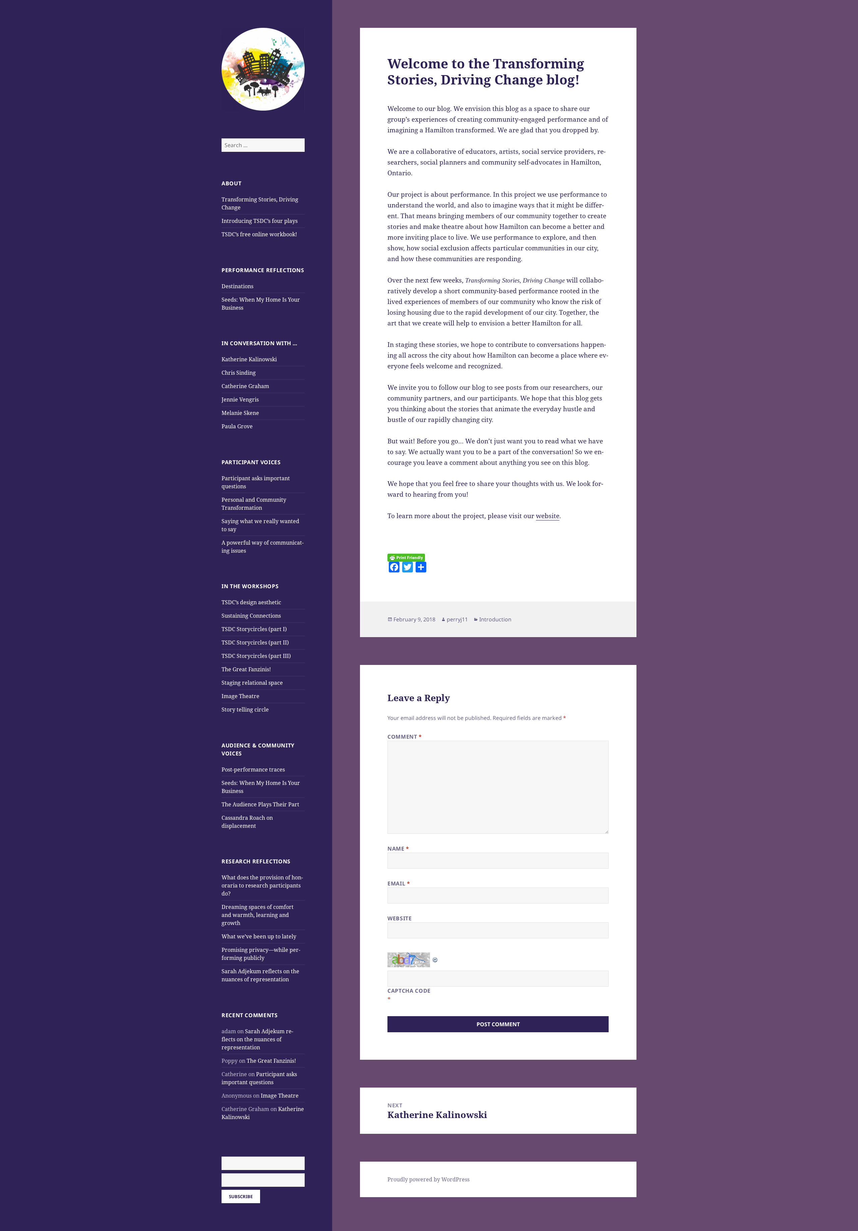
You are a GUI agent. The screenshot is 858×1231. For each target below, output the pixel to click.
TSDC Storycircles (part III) (256, 656)
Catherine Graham (245, 386)
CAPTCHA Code (409, 990)
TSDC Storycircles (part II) (255, 642)
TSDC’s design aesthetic (251, 602)
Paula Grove (237, 426)
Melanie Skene (240, 413)
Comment (404, 736)
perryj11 (457, 619)
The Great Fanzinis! (246, 669)
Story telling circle (245, 709)
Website (399, 918)
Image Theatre (240, 696)
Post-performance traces (253, 769)
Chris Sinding (239, 372)
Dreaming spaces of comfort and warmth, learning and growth (258, 915)
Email (398, 883)
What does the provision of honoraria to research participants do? (262, 885)
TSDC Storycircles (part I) (254, 629)
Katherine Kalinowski (249, 359)
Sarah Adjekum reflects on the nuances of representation (257, 1039)
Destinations (237, 286)
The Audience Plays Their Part (260, 804)
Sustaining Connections (251, 615)
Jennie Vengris (240, 399)
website (547, 515)
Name (398, 848)
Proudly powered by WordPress (428, 1179)
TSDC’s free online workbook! (259, 234)
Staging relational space (252, 682)
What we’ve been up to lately (259, 936)
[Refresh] (435, 957)
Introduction (495, 619)
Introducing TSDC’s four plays (260, 221)
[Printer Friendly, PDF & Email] (406, 558)
